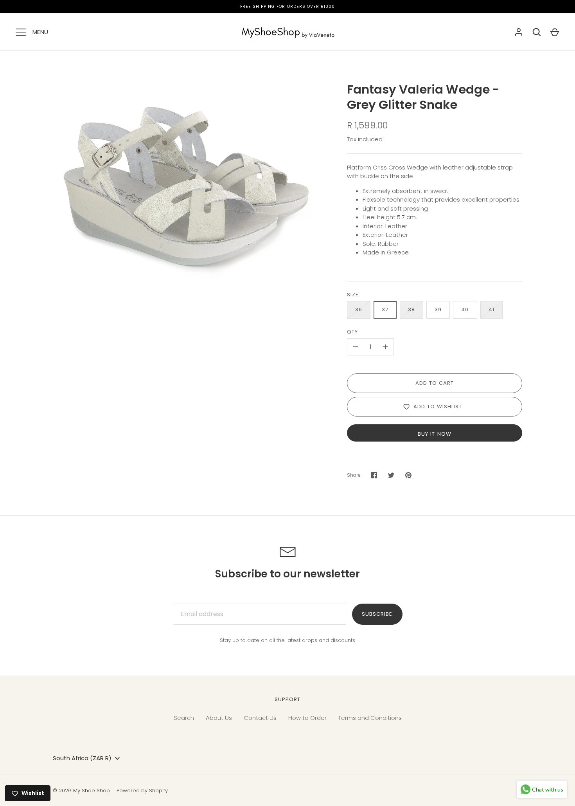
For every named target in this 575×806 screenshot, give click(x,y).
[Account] (518, 32)
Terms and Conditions (370, 718)
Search (184, 718)
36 (358, 309)
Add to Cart (434, 383)
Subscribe (377, 614)
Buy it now (434, 434)
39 (438, 309)
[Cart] (554, 32)
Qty (352, 331)
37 (385, 309)
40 (465, 309)
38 (411, 309)
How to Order (307, 718)
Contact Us (260, 718)
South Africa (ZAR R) (82, 758)
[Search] (536, 32)
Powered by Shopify (142, 790)
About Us (219, 718)
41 (491, 309)
